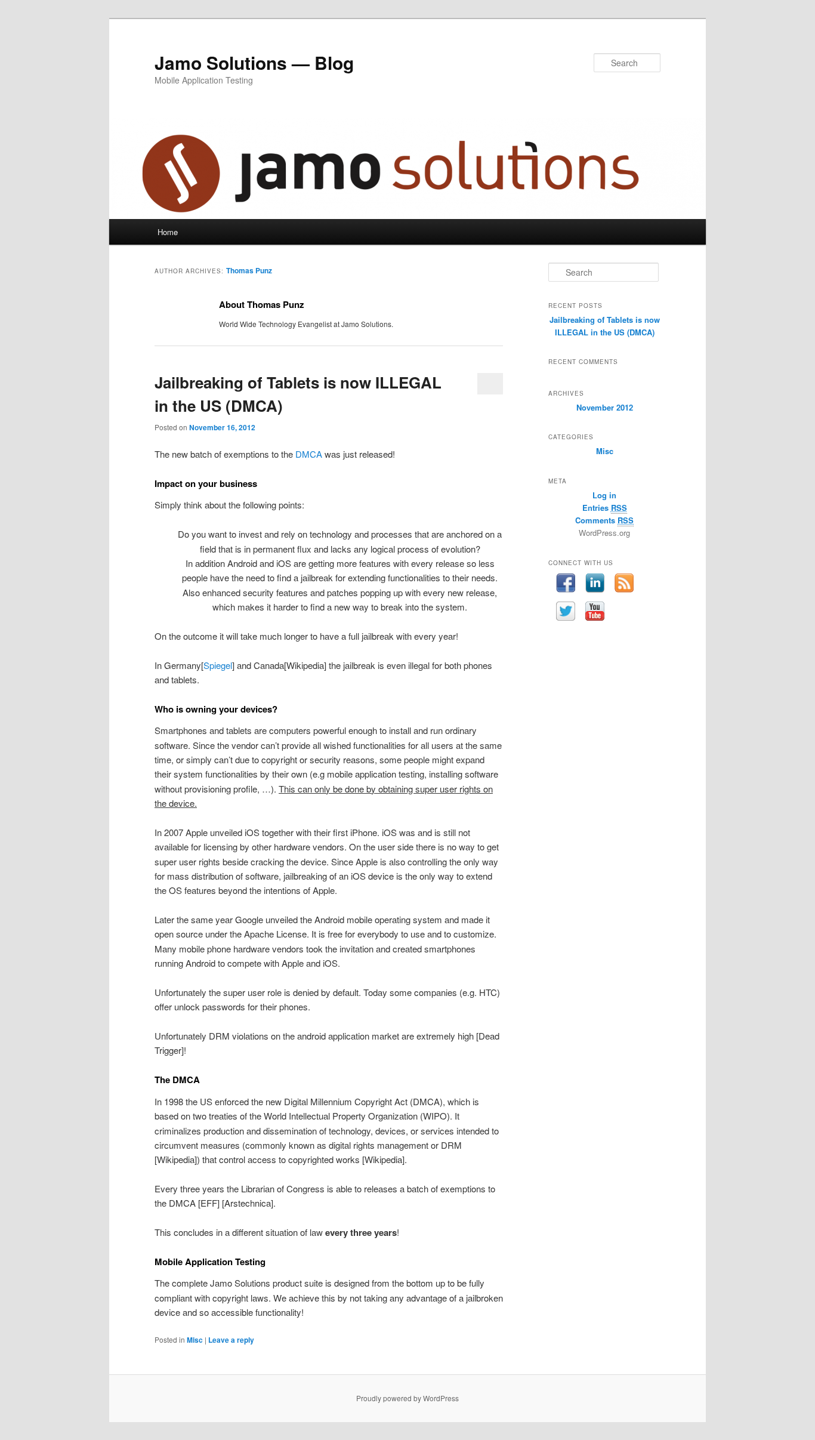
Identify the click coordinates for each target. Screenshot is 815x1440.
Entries (604, 507)
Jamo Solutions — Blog (254, 62)
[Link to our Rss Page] (624, 584)
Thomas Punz (249, 270)
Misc (195, 1339)
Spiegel (217, 665)
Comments (604, 520)
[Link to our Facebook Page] (566, 584)
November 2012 (604, 407)
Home (168, 232)
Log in (604, 495)
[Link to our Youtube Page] (595, 613)
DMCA (308, 454)
